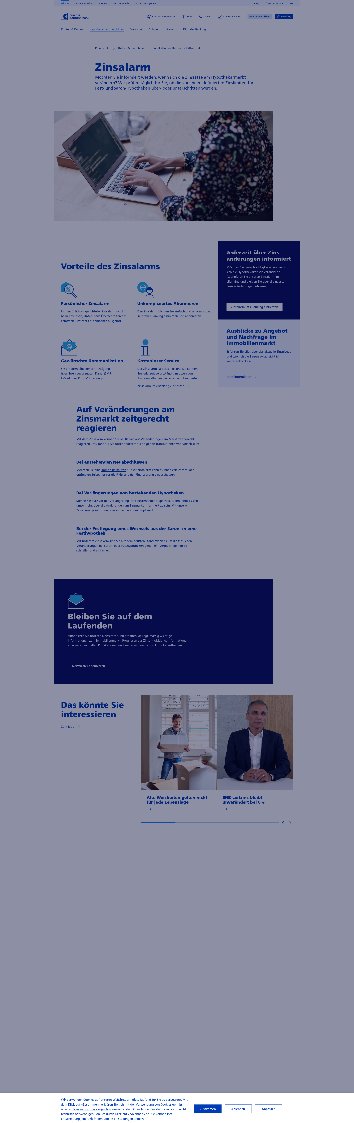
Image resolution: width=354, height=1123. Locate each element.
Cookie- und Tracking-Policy (91, 1109)
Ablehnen (238, 1109)
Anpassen (268, 1109)
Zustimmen (208, 1109)
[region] (177, 1108)
